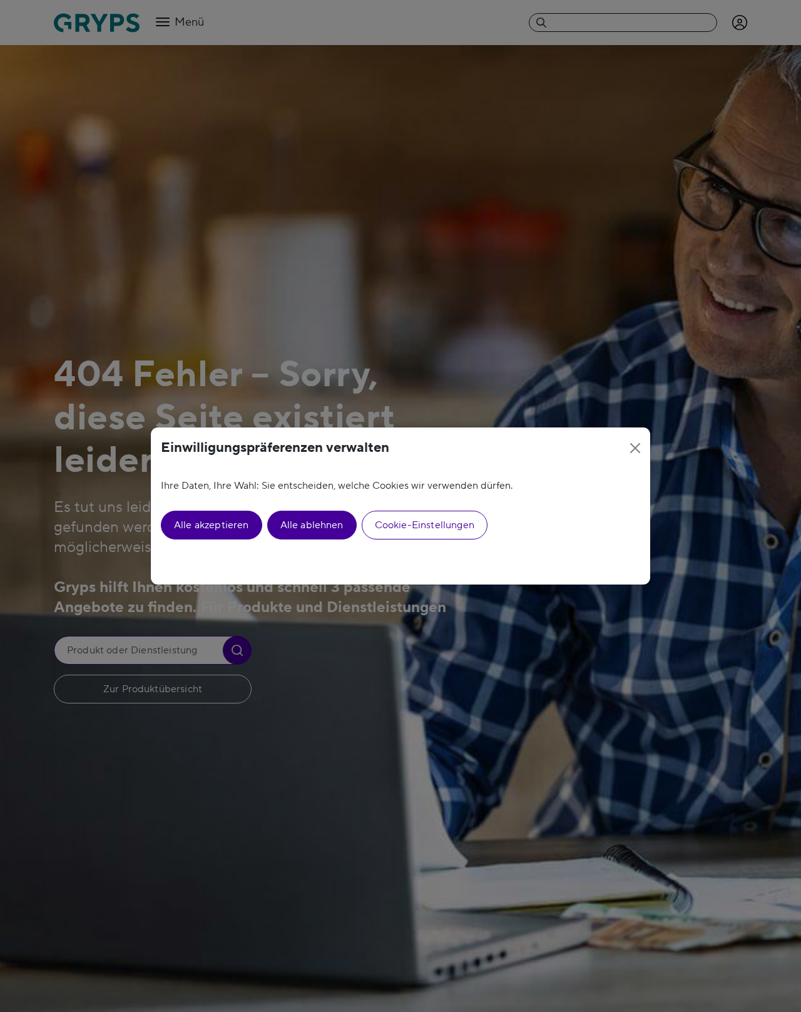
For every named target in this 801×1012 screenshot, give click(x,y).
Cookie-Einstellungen (424, 525)
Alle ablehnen (312, 525)
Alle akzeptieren (211, 525)
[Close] (635, 448)
